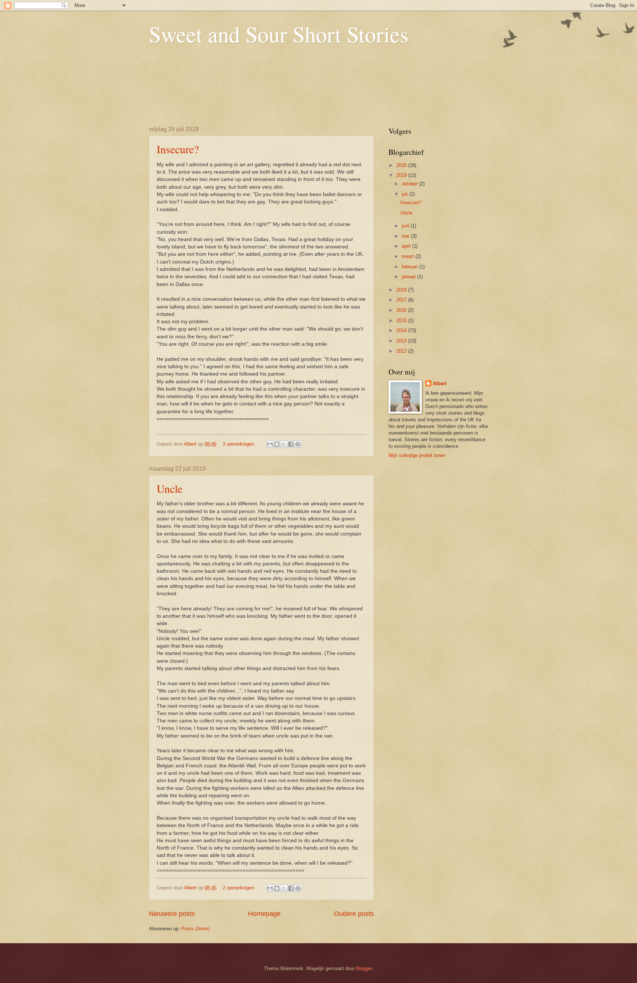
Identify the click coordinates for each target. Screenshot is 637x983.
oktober (410, 184)
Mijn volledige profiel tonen (417, 455)
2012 (402, 351)
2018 (402, 290)
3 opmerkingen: (240, 444)
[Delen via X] (284, 444)
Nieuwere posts (172, 913)
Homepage (264, 913)
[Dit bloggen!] (277, 444)
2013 (402, 341)
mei (406, 236)
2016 (402, 310)
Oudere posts (354, 913)
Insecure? (178, 149)
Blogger (364, 968)
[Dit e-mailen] (270, 444)
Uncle (169, 488)
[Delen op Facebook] (291, 444)
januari (409, 276)
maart (408, 256)
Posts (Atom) (195, 928)
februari (410, 266)
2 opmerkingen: (240, 887)
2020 (402, 165)
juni (406, 226)
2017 (402, 300)
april (407, 246)
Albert (439, 383)
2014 (402, 330)
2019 (402, 175)
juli (405, 194)
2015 (402, 320)
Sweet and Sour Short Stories (278, 34)
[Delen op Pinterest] (298, 444)
